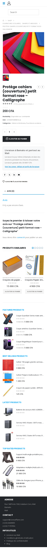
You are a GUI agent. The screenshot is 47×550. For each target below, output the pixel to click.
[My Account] (9, 3)
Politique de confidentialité (17, 541)
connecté (21, 237)
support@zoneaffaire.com (13, 520)
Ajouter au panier (18, 139)
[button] (5, 3)
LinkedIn (14, 175)
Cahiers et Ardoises (18, 123)
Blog (8, 544)
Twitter (9, 175)
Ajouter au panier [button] (12, 291)
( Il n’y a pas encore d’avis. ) (23, 104)
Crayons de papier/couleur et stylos (14, 278)
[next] (42, 87)
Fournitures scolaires (33, 123)
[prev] (38, 87)
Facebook (5, 175)
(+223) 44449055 (9, 523)
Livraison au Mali (13, 535)
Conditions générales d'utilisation (20, 538)
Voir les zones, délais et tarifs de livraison (22, 166)
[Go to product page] (12, 265)
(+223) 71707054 (9, 526)
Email (19, 175)
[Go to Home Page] (3, 20)
